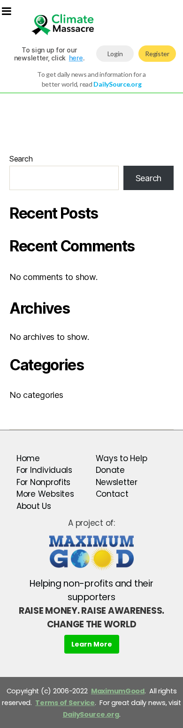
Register (157, 54)
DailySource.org (91, 714)
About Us (33, 506)
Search (20, 158)
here (76, 58)
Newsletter (116, 482)
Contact (112, 494)
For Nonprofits (43, 482)
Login (115, 54)
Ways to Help (121, 458)
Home (28, 458)
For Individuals (44, 470)
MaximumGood (118, 691)
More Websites (45, 494)
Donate (110, 470)
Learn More (91, 644)
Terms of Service (65, 702)
